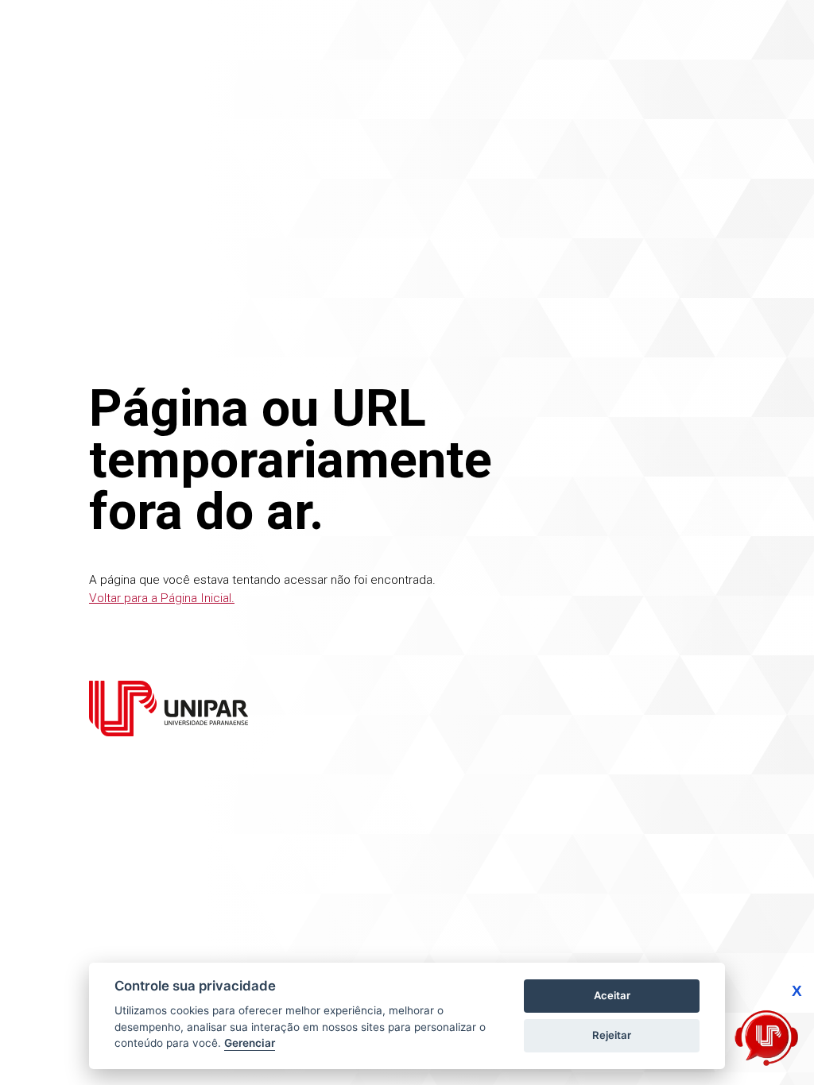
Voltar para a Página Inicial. (162, 598)
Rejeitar (611, 1035)
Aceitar (612, 995)
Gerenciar (249, 1043)
